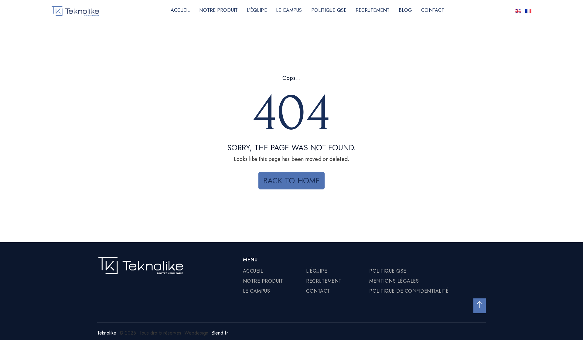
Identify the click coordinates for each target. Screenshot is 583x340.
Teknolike (106, 332)
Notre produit (218, 10)
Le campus (289, 10)
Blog (405, 10)
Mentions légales (394, 280)
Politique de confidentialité (408, 290)
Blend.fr (219, 332)
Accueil (180, 10)
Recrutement (373, 10)
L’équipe (257, 10)
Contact (432, 10)
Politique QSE (328, 10)
